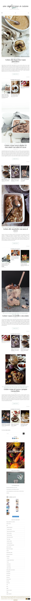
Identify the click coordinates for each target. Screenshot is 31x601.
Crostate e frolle (9, 529)
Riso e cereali (9, 567)
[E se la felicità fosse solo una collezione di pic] (8, 507)
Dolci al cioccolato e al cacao (12, 385)
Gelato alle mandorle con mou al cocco (15, 230)
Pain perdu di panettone (25, 87)
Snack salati (8, 582)
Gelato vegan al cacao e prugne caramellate (15, 390)
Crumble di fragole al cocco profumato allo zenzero (15, 258)
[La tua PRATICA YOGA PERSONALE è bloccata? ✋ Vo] (17, 510)
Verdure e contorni (9, 590)
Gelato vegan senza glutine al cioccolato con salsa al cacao (5, 96)
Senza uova (18, 227)
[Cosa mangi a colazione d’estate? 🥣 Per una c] (8, 503)
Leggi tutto (15, 158)
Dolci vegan (7, 227)
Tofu (7, 584)
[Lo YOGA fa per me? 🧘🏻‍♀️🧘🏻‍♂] (17, 500)
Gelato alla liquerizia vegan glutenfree (15, 61)
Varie (7, 586)
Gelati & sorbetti (17, 58)
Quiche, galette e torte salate (10, 569)
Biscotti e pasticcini (9, 527)
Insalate (7, 550)
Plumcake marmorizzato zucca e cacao (11, 487)
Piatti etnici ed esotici (9, 554)
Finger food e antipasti (9, 548)
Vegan (28, 227)
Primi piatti (7, 556)
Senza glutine (8, 571)
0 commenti (27, 76)
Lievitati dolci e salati (9, 552)
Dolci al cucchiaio (8, 313)
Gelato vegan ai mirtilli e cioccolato (15, 316)
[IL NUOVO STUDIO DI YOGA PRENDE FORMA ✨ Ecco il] (8, 500)
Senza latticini (8, 573)
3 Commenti (27, 246)
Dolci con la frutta (15, 313)
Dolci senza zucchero (24, 313)
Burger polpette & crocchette (10, 521)
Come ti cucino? (8, 523)
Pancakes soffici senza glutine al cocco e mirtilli (5, 265)
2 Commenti (27, 331)
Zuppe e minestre (8, 593)
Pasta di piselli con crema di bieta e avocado (12, 489)
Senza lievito (8, 575)
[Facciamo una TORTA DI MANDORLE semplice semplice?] (8, 513)
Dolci (12, 58)
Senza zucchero (23, 227)
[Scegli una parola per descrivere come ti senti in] (17, 507)
